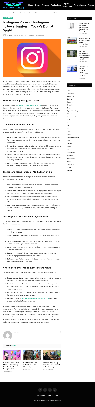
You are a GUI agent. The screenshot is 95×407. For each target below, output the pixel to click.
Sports (69, 161)
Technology (56, 5)
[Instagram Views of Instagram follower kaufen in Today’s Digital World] (32, 58)
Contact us (40, 395)
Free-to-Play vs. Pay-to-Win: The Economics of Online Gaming (52, 365)
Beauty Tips (70, 96)
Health (69, 135)
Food (68, 129)
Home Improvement (73, 137)
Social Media (8, 17)
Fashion (69, 120)
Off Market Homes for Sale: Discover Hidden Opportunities (84, 41)
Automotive (70, 93)
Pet (68, 149)
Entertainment (80, 5)
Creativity (70, 105)
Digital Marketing (67, 5)
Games (69, 132)
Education (70, 114)
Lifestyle (70, 143)
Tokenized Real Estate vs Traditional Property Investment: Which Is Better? (84, 71)
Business (45, 5)
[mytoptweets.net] (13, 5)
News (37, 5)
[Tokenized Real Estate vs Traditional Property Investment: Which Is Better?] (72, 68)
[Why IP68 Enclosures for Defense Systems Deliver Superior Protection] (72, 53)
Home (30, 5)
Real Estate (70, 155)
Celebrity (70, 102)
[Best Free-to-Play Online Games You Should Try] (32, 355)
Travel (69, 167)
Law (68, 140)
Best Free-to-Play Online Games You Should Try (30, 365)
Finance (69, 123)
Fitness (69, 126)
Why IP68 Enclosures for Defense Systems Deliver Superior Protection (84, 55)
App (68, 90)
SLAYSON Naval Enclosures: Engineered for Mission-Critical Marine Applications (85, 27)
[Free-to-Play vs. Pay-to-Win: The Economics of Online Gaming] (52, 355)
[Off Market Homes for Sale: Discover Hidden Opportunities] (72, 40)
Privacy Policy (53, 395)
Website (69, 170)
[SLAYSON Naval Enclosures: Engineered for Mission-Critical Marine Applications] (72, 25)
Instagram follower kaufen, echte (29, 105)
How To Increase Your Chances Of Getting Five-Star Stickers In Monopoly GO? (11, 366)
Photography (71, 152)
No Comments (30, 35)
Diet (68, 108)
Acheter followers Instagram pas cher (35, 298)
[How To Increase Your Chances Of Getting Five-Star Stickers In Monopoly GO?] (12, 355)
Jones (10, 35)
